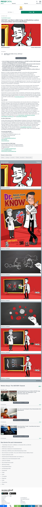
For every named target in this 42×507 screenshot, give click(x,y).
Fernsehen (12, 157)
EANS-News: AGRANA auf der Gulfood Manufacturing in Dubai (14, 450)
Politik (3, 472)
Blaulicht (14, 3)
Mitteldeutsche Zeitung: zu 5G (8, 446)
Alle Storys (10, 12)
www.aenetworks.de (5, 140)
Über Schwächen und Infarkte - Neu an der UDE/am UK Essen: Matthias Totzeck (17, 452)
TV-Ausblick (4, 476)
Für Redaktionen (24, 497)
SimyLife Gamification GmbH (7, 454)
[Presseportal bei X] (9, 496)
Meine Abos (38, 3)
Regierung (4, 478)
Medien (2, 157)
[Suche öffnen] (37, 1)
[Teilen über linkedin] (31, 506)
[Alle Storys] (21, 9)
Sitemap (3, 504)
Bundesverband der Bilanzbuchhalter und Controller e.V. (13, 456)
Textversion (23, 501)
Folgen (30, 12)
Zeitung (7, 157)
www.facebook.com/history (30, 115)
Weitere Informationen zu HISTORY (21, 402)
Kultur (3, 474)
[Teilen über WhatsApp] (17, 506)
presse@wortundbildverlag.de (10, 148)
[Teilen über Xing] (24, 506)
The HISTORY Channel (6, 17)
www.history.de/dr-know (19, 96)
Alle (40, 386)
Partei (3, 480)
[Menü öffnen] (40, 1)
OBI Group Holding (5, 464)
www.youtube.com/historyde (21, 116)
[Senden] (38, 506)
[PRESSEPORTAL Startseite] (6, 2)
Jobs (21, 500)
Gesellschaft (4, 470)
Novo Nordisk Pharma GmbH (7, 462)
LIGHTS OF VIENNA (6, 460)
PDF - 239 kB (13, 54)
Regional (26, 3)
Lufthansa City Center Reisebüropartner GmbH (11, 458)
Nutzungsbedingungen (25, 499)
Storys (2, 3)
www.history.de (21, 115)
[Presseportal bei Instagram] (10, 495)
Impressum (3, 497)
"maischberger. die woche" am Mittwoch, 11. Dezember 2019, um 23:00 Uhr (16, 444)
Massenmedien (29, 157)
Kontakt (2, 499)
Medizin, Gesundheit (20, 157)
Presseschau (4, 482)
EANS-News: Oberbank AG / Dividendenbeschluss (12, 448)
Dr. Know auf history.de (21, 58)
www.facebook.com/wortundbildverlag (8, 151)
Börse (3, 484)
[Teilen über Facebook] (3, 506)
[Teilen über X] (10, 506)
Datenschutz (3, 501)
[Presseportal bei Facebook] (7, 496)
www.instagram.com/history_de (7, 116)
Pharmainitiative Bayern (6, 466)
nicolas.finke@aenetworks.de (10, 138)
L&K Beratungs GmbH (6, 468)
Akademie (3, 500)
